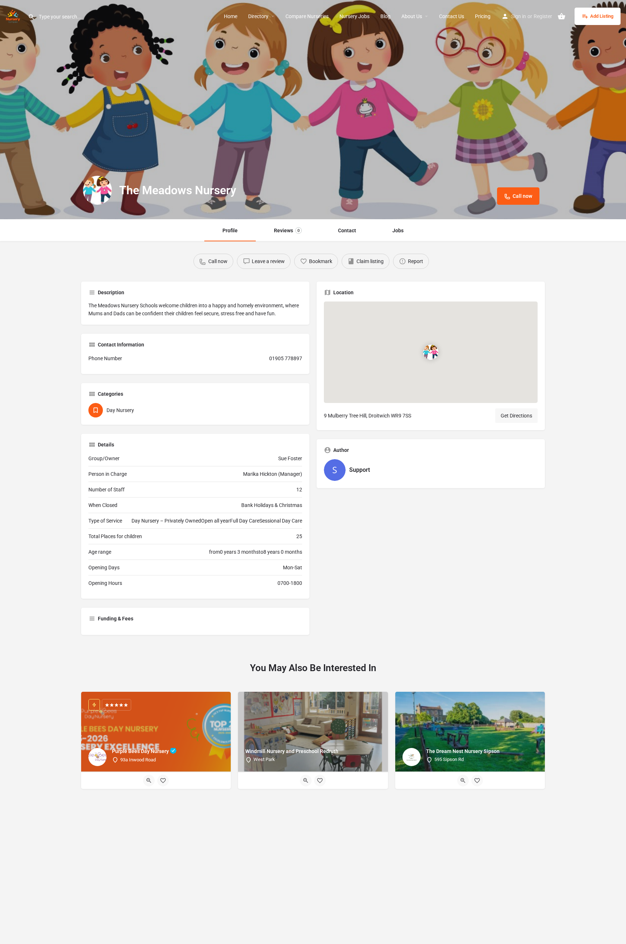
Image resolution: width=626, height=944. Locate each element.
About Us (411, 16)
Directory (258, 16)
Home (230, 16)
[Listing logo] (97, 190)
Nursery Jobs (354, 16)
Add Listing (601, 16)
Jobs (398, 230)
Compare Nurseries (307, 16)
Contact (347, 230)
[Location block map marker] (430, 352)
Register (543, 16)
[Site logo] (13, 15)
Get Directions (516, 416)
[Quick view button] (149, 780)
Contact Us (451, 16)
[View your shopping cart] (562, 16)
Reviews (287, 230)
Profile (230, 230)
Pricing (483, 16)
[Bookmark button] (163, 780)
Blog (385, 16)
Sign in (518, 16)
